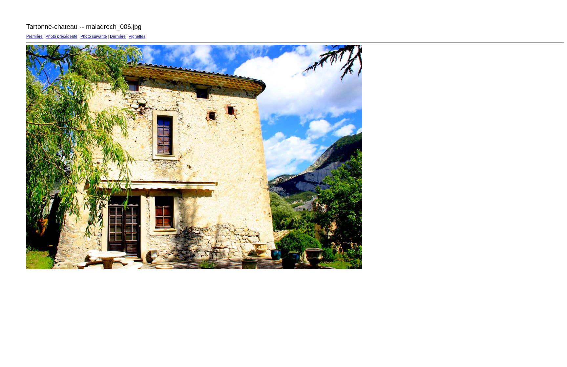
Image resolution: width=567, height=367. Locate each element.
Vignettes (137, 36)
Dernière (118, 36)
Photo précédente (61, 36)
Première (34, 36)
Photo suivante (93, 36)
